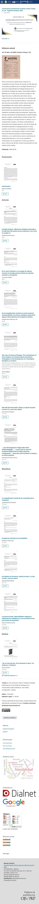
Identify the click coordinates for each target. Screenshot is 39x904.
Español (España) (8, 729)
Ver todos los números (9, 675)
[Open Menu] (2, 2)
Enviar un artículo (9, 717)
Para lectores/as (7, 743)
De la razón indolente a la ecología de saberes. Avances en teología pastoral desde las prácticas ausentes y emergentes (18, 273)
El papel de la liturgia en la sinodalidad (14, 538)
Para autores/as (7, 746)
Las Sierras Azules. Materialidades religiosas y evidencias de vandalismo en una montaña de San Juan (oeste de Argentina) (18, 618)
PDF (6, 194)
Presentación (6, 186)
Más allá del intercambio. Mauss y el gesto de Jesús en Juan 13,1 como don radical (18, 408)
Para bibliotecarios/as (9, 748)
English (5, 732)
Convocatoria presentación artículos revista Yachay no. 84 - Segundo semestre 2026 (18, 9)
